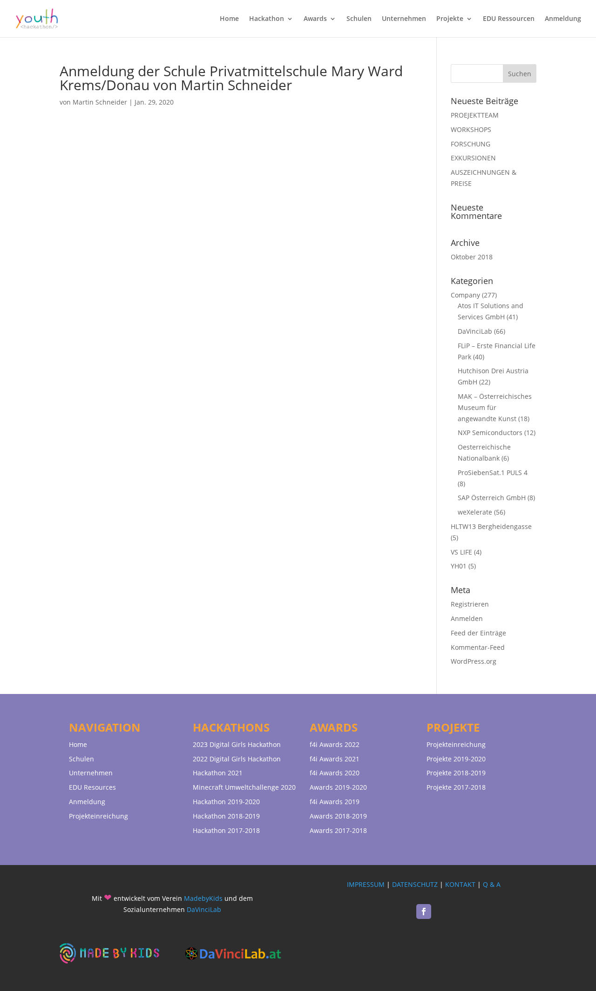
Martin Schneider (100, 102)
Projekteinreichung (98, 816)
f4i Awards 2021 (334, 758)
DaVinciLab (475, 331)
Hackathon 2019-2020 (226, 801)
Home (229, 19)
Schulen (359, 19)
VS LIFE (461, 552)
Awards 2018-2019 (338, 816)
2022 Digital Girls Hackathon (237, 758)
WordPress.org (473, 661)
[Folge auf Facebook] (423, 911)
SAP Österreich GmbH (492, 497)
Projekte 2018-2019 (456, 772)
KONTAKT (460, 884)
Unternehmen (404, 19)
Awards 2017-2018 (338, 830)
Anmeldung (563, 19)
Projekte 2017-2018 (456, 787)
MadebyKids (203, 898)
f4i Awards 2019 (334, 801)
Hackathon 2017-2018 (226, 830)
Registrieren (470, 604)
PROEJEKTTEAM (475, 115)
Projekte (449, 19)
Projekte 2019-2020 (456, 758)
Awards (315, 19)
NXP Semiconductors (490, 432)
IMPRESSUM (366, 884)
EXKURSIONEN (473, 157)
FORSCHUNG (470, 143)
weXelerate (475, 512)
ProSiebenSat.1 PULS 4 (493, 472)
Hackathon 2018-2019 (226, 816)
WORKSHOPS (471, 129)
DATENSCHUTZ (415, 884)
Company (465, 295)
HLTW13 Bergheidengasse (491, 526)
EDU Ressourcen (509, 19)
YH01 (459, 566)
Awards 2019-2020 (338, 787)
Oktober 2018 (472, 256)
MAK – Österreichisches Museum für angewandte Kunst (495, 407)
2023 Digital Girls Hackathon (237, 744)
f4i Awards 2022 (334, 744)
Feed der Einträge (478, 632)
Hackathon (266, 19)
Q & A (492, 884)
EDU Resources (92, 787)
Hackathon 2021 (218, 772)
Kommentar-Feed (478, 647)
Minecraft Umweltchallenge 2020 (244, 787)
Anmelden (467, 618)
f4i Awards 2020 (334, 772)
